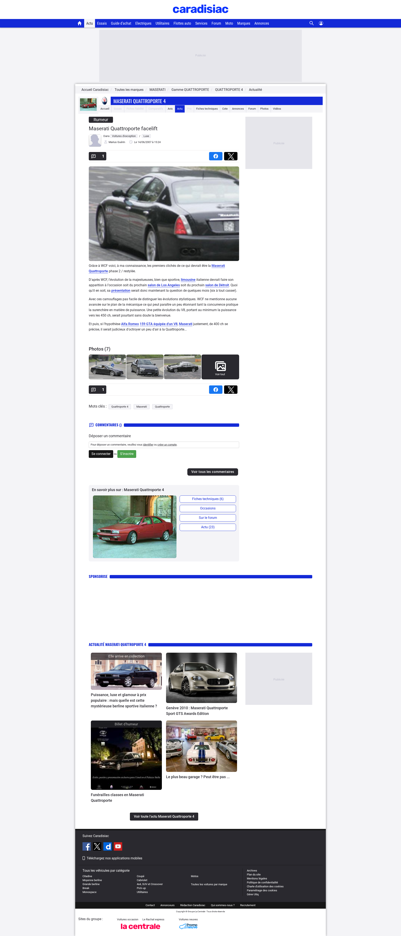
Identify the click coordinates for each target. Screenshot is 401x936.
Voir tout (220, 374)
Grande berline (91, 884)
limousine (188, 280)
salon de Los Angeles (164, 285)
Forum (216, 23)
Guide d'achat (121, 23)
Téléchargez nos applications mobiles (114, 858)
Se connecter (100, 454)
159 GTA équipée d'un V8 (159, 324)
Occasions (208, 508)
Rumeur (101, 119)
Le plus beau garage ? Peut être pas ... (198, 777)
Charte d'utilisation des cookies (265, 886)
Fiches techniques (207, 108)
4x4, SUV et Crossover (150, 884)
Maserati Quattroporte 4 (139, 101)
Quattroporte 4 (119, 406)
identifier (148, 444)
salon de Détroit (217, 285)
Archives (252, 870)
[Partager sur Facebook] (216, 154)
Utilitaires (162, 23)
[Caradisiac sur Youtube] (118, 847)
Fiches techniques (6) (208, 499)
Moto (229, 23)
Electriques (143, 23)
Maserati (218, 266)
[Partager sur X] (231, 154)
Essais (102, 23)
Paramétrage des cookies (262, 890)
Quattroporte (98, 271)
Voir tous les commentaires (212, 472)
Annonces (261, 23)
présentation (120, 291)
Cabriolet (142, 880)
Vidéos (277, 108)
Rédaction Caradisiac (192, 905)
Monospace (89, 892)
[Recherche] (311, 23)
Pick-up (141, 888)
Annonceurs (167, 905)
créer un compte (167, 444)
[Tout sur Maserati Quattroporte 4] (88, 109)
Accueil (104, 108)
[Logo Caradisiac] (200, 16)
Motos (194, 876)
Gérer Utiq (253, 894)
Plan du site (254, 874)
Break (85, 888)
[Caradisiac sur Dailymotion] (108, 847)
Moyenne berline (92, 880)
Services (201, 23)
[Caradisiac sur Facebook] (87, 847)
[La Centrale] (140, 930)
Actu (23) (208, 527)
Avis (170, 108)
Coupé (140, 876)
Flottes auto (182, 23)
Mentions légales (257, 878)
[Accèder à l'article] (126, 671)
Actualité (255, 90)
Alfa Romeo (130, 324)
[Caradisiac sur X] (97, 847)
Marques (243, 23)
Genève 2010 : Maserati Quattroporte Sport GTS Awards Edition (197, 711)
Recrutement (247, 905)
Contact (150, 905)
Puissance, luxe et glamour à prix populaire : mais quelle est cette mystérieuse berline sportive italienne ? (124, 700)
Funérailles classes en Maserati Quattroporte (117, 798)
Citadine (87, 876)
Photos (264, 108)
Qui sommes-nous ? (223, 905)
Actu (89, 23)
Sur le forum (208, 518)
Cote (225, 108)
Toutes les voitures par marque (209, 884)
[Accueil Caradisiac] (79, 23)
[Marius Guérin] (95, 145)
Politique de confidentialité (262, 882)
